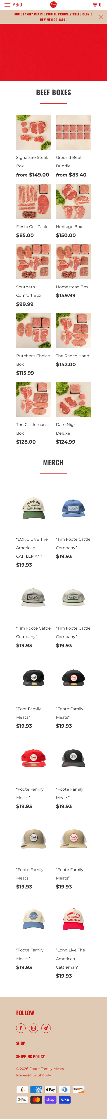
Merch (53, 462)
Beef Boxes (53, 92)
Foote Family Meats (47, 1068)
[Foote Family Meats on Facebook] (22, 1028)
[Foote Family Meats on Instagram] (34, 1028)
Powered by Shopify (33, 1075)
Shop (20, 1043)
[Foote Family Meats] (53, 5)
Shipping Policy (30, 1057)
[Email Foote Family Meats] (47, 1028)
